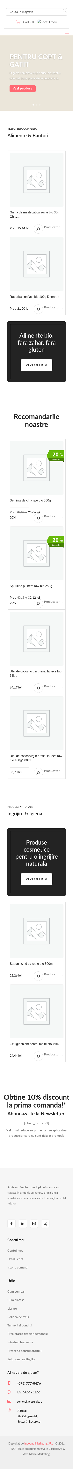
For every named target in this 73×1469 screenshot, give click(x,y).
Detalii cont (15, 1259)
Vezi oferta (36, 365)
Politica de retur (18, 1317)
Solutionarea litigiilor (21, 1359)
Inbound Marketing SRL (38, 1443)
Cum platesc (15, 1300)
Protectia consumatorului (24, 1350)
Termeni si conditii (19, 1325)
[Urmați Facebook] (11, 1224)
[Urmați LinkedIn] (23, 1224)
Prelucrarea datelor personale (27, 1333)
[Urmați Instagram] (34, 1224)
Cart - (28, 22)
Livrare (12, 1308)
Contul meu (15, 1250)
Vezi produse (23, 88)
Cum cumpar (16, 1291)
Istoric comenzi (17, 1267)
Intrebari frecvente (20, 1342)
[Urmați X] (45, 1224)
